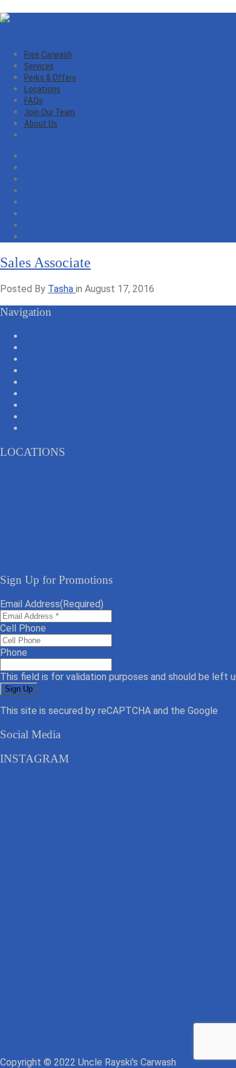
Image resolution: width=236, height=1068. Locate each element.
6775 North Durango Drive (55, 527)
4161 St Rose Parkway (48, 504)
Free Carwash (48, 54)
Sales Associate (45, 262)
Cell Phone (23, 628)
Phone (13, 652)
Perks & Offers (50, 77)
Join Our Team (49, 112)
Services (39, 66)
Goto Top (20, 1050)
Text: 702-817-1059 (160, 487)
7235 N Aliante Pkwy (58, 550)
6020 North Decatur (58, 481)
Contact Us (48, 393)
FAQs (33, 100)
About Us (40, 123)
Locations (42, 89)
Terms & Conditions (65, 428)
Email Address (51, 604)
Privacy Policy (54, 416)
